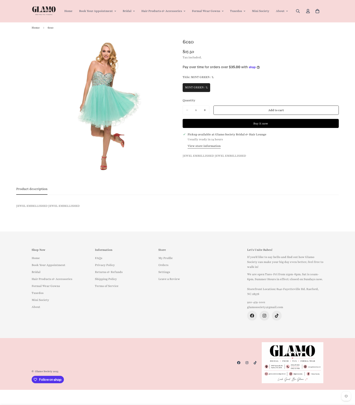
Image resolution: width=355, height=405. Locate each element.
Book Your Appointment (96, 11)
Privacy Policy (105, 265)
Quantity (189, 100)
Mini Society (260, 11)
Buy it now (260, 123)
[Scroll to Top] (347, 382)
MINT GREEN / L (197, 88)
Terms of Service (107, 286)
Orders (163, 265)
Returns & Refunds (109, 272)
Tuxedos (236, 11)
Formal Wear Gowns (206, 11)
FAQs (98, 258)
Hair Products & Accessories (161, 11)
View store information (204, 146)
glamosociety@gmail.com (265, 307)
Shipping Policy (106, 279)
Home (68, 11)
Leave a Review (169, 279)
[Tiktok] (277, 316)
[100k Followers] (264, 316)
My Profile (165, 258)
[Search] (298, 11)
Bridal (127, 11)
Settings (164, 272)
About (280, 11)
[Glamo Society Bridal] (44, 11)
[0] (317, 11)
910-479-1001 (256, 302)
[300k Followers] (252, 316)
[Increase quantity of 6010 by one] (205, 110)
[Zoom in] (168, 45)
